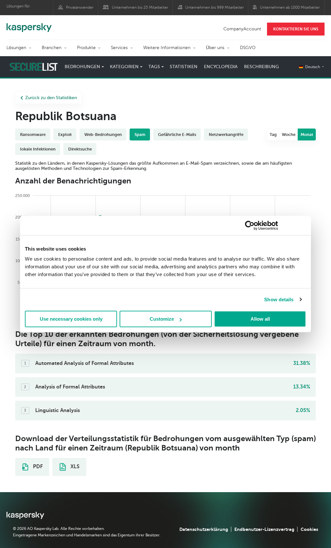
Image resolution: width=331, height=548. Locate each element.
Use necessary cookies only (71, 319)
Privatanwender (79, 7)
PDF (37, 467)
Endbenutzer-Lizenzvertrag (264, 529)
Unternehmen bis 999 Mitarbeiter (214, 7)
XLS (74, 467)
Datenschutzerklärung (203, 529)
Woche (288, 134)
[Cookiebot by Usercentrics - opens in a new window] (249, 225)
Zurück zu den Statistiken (51, 97)
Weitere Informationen (166, 47)
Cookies (309, 529)
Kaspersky (29, 24)
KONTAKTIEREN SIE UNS (295, 29)
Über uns (215, 47)
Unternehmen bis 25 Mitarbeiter (140, 7)
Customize (162, 319)
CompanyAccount (242, 28)
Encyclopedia (221, 66)
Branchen (51, 47)
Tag (273, 134)
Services (119, 47)
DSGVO (248, 47)
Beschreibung (261, 66)
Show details (279, 299)
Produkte (86, 47)
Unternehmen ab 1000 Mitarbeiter (290, 7)
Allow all (260, 319)
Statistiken (184, 66)
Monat (307, 134)
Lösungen (16, 47)
